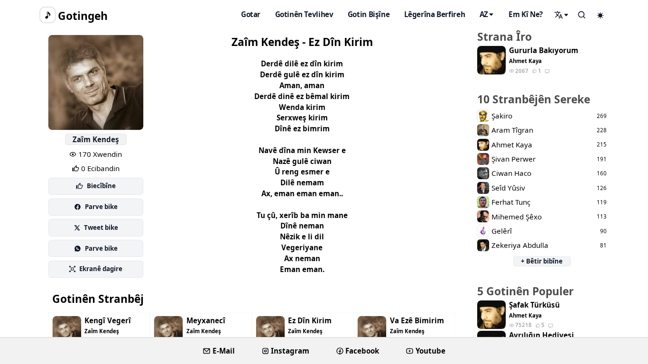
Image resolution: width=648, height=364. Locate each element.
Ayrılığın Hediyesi (541, 335)
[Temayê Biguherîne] (600, 15)
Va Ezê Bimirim (417, 320)
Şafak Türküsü (534, 304)
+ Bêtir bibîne (542, 261)
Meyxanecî (205, 320)
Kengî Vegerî (107, 320)
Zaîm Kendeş (96, 139)
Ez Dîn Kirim (310, 320)
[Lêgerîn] (562, 14)
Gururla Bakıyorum (543, 50)
